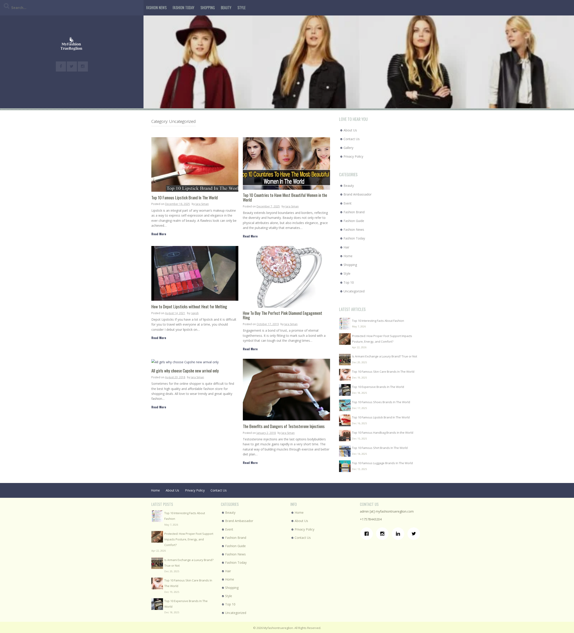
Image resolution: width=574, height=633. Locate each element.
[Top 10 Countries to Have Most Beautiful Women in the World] (286, 163)
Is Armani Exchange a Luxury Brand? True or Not (384, 356)
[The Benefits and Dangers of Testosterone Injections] (286, 389)
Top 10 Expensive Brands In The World (378, 387)
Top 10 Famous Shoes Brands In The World (381, 402)
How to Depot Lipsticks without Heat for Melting (189, 306)
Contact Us (352, 139)
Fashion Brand (354, 212)
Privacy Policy (353, 156)
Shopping (207, 7)
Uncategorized (354, 291)
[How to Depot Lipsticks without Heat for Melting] (194, 273)
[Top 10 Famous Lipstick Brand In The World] (194, 164)
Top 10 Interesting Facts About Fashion (378, 321)
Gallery (348, 148)
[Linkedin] (399, 533)
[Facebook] (367, 533)
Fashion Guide (354, 221)
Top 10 (349, 282)
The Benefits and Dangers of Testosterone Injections (284, 426)
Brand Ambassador (358, 194)
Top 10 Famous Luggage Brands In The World (382, 463)
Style (241, 7)
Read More (158, 233)
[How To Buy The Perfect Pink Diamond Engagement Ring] (286, 276)
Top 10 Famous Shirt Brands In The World (380, 448)
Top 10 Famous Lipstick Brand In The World (184, 197)
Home (348, 256)
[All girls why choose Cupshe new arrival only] (185, 361)
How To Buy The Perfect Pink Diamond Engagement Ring (282, 315)
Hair (346, 247)
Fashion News (156, 7)
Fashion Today (183, 7)
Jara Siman (202, 204)
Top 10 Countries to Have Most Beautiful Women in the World (285, 197)
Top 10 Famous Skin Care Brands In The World (383, 372)
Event (348, 203)
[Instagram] (383, 533)
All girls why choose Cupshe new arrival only (185, 370)
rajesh (195, 313)
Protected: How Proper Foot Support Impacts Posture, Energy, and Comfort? (188, 539)
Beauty (226, 7)
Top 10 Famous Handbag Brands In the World (382, 433)
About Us (350, 130)
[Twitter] (415, 533)
